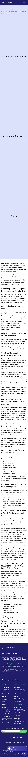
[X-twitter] (10, 737)
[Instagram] (17, 737)
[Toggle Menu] (24, 3)
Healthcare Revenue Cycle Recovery (13, 657)
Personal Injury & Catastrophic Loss (12, 664)
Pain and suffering (8, 614)
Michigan (17, 715)
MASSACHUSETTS (19, 685)
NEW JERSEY (18, 704)
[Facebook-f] (7, 737)
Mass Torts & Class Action (9, 669)
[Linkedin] (14, 737)
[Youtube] (21, 737)
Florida (4, 685)
